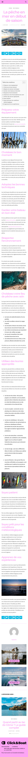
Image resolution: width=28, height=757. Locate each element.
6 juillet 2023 (11, 678)
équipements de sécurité (14, 226)
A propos (15, 746)
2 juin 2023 (5, 24)
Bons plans (8, 647)
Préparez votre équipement (11, 85)
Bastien (18, 678)
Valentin (23, 24)
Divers (10, 8)
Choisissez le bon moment (10, 87)
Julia (17, 657)
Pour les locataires (19, 648)
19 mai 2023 (12, 657)
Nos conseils (16, 8)
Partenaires (5, 746)
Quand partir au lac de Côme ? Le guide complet (14, 725)
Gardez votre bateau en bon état (12, 91)
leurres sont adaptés (19, 124)
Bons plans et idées (17, 647)
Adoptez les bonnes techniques (11, 89)
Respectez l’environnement (10, 92)
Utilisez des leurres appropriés (11, 96)
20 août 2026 (11, 730)
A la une (11, 670)
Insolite (11, 648)
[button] (23, 82)
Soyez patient (7, 98)
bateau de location (11, 220)
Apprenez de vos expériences (11, 104)
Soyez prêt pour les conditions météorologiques (11, 101)
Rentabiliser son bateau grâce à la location (14, 749)
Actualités (16, 670)
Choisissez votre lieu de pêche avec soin (14, 94)
